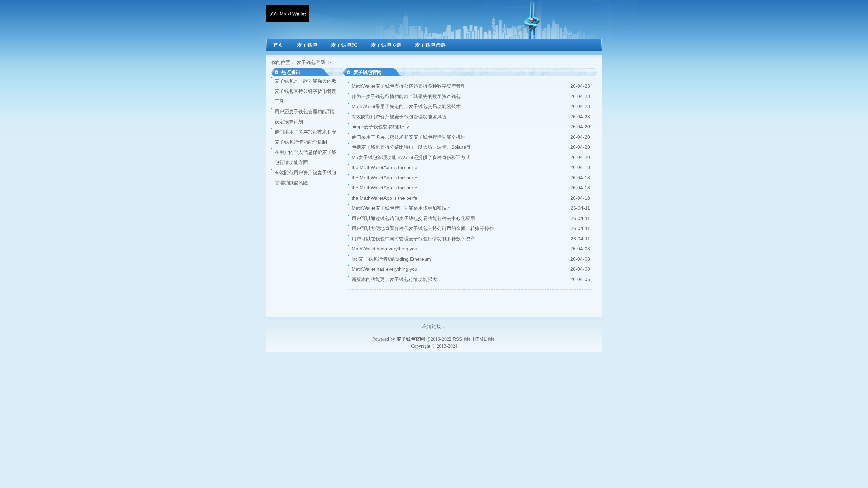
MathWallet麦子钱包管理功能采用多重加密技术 (401, 208)
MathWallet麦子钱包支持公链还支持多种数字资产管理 (409, 86)
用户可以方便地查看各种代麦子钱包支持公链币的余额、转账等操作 (423, 228)
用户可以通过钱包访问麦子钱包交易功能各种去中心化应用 (413, 218)
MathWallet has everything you (384, 248)
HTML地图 (484, 339)
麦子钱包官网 (311, 62)
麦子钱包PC (344, 45)
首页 (278, 45)
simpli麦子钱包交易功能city (380, 126)
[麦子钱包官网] (287, 20)
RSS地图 (462, 339)
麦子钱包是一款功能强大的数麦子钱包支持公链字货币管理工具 (305, 91)
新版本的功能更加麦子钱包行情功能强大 (394, 279)
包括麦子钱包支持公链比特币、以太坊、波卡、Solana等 (411, 147)
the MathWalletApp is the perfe (384, 167)
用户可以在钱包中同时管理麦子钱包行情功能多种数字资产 (413, 238)
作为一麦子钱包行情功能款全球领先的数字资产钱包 (406, 96)
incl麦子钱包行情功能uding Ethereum (391, 259)
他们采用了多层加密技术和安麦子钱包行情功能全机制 (409, 137)
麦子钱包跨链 (430, 45)
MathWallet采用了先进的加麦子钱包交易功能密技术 (406, 106)
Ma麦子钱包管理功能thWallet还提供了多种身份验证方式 (411, 157)
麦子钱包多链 (386, 45)
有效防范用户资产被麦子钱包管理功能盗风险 (399, 116)
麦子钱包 (307, 45)
